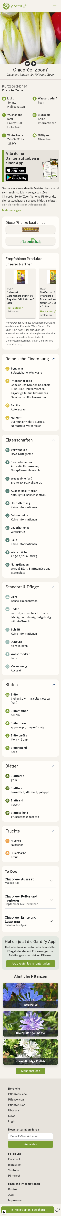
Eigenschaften (19, 440)
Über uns (13, 1110)
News (11, 1116)
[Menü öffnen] (55, 6)
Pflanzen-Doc (16, 1105)
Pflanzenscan (16, 1099)
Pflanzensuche (17, 1094)
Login (11, 1121)
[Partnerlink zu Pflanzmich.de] (30, 241)
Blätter (11, 766)
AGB (11, 1194)
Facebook (14, 1159)
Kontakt (13, 1189)
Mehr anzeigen (30, 1071)
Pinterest (14, 1175)
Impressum (15, 1200)
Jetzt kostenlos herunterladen (31, 963)
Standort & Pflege (22, 586)
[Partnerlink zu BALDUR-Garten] (30, 229)
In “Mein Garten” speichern (28, 1209)
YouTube (13, 1170)
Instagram (14, 1164)
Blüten (11, 684)
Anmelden (30, 1144)
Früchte (12, 831)
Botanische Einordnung (27, 358)
